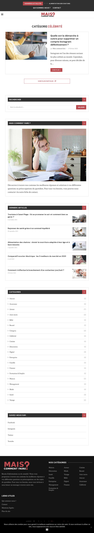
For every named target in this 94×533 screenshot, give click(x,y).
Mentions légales (8, 508)
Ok (47, 529)
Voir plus (55, 70)
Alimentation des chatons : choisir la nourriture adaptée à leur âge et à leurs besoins (39, 243)
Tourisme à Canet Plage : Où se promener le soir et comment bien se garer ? (38, 215)
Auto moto (48, 315)
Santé (48, 395)
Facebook (11, 422)
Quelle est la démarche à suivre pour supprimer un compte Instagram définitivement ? (64, 40)
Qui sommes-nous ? (42, 8)
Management (48, 384)
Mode (48, 389)
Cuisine (48, 341)
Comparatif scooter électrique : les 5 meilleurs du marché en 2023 (37, 256)
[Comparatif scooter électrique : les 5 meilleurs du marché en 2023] (79, 259)
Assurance (48, 304)
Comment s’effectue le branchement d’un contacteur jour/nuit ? (36, 270)
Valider (81, 107)
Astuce (48, 309)
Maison (48, 379)
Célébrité (48, 336)
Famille (48, 363)
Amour (48, 298)
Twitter (10, 435)
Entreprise (48, 357)
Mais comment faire (59, 49)
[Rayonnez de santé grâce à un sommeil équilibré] (79, 231)
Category (48, 331)
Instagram (11, 429)
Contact (57, 8)
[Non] (91, 527)
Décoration (48, 347)
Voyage (48, 400)
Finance (48, 368)
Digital (48, 352)
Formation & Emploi (48, 373)
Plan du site (6, 511)
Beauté (48, 325)
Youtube (11, 441)
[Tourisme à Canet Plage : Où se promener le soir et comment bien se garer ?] (79, 218)
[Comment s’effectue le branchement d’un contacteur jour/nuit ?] (79, 273)
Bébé (48, 320)
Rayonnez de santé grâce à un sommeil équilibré (29, 228)
